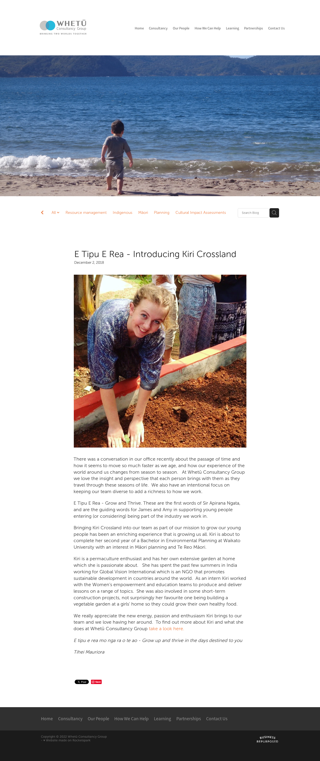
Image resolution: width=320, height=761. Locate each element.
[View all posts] (42, 213)
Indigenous (122, 212)
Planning (161, 212)
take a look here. (166, 628)
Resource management (86, 212)
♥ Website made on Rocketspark (67, 740)
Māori (143, 212)
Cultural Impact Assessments (200, 212)
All (54, 212)
